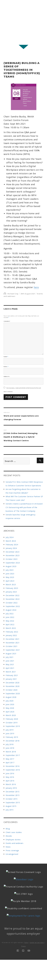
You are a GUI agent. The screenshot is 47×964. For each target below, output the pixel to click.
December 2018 (12, 741)
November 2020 (12, 686)
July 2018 (9, 744)
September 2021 (13, 650)
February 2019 (12, 737)
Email (6, 366)
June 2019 (10, 733)
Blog (8, 829)
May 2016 (10, 777)
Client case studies (14, 832)
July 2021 (9, 657)
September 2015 (13, 802)
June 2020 (10, 704)
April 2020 (10, 712)
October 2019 (11, 722)
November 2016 (12, 766)
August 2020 (11, 697)
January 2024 (11, 548)
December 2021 (12, 639)
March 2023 (11, 584)
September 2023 (13, 563)
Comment (7, 321)
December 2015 (12, 791)
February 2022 (12, 632)
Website (6, 376)
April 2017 (10, 762)
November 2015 (12, 795)
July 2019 (9, 730)
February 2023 (12, 588)
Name (6, 356)
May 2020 (10, 708)
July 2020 (9, 701)
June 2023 (10, 573)
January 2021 (11, 679)
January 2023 (11, 592)
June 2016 (10, 773)
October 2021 (11, 646)
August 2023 (11, 566)
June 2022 (10, 617)
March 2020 (11, 715)
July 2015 (9, 810)
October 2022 (11, 603)
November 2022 (12, 599)
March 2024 (11, 541)
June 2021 (10, 661)
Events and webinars (14, 843)
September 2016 (13, 770)
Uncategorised (12, 854)
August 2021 (11, 653)
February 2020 (12, 719)
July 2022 (9, 613)
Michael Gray (12, 294)
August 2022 (11, 610)
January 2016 (11, 788)
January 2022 (11, 635)
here (36, 287)
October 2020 (11, 690)
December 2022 (12, 595)
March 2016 (11, 784)
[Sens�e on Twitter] (23, 950)
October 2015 (11, 799)
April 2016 (10, 781)
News (8, 847)
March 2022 (11, 628)
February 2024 (12, 544)
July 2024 (9, 537)
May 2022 (10, 621)
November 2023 (12, 555)
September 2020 (13, 693)
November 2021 (12, 642)
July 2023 (9, 570)
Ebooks (9, 836)
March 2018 (11, 751)
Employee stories (13, 839)
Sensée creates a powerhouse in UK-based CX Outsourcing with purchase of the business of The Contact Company (24, 507)
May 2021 (10, 664)
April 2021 (10, 668)
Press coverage (12, 850)
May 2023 (10, 577)
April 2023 (10, 581)
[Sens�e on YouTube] (28, 950)
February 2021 (12, 675)
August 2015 (11, 806)
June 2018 (10, 748)
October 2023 (11, 559)
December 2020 (12, 682)
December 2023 (12, 552)
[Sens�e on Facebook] (18, 950)
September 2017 (13, 755)
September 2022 (13, 606)
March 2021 (11, 672)
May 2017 (10, 759)
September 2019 (13, 726)
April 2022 (10, 624)
